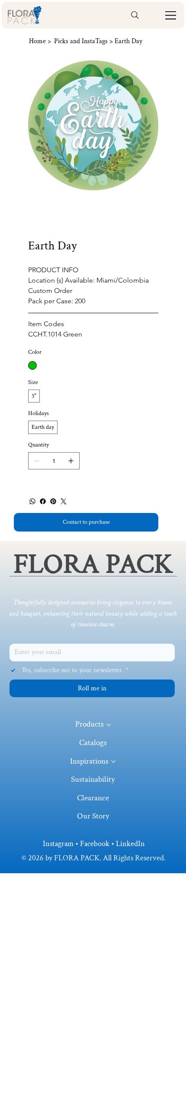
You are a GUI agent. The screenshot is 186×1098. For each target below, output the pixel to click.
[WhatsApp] (32, 501)
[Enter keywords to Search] (135, 15)
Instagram (58, 844)
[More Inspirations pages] (113, 761)
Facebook (94, 844)
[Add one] (71, 460)
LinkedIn (130, 844)
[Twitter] (63, 501)
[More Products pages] (108, 725)
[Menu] (171, 15)
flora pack (93, 564)
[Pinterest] (53, 501)
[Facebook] (42, 501)
